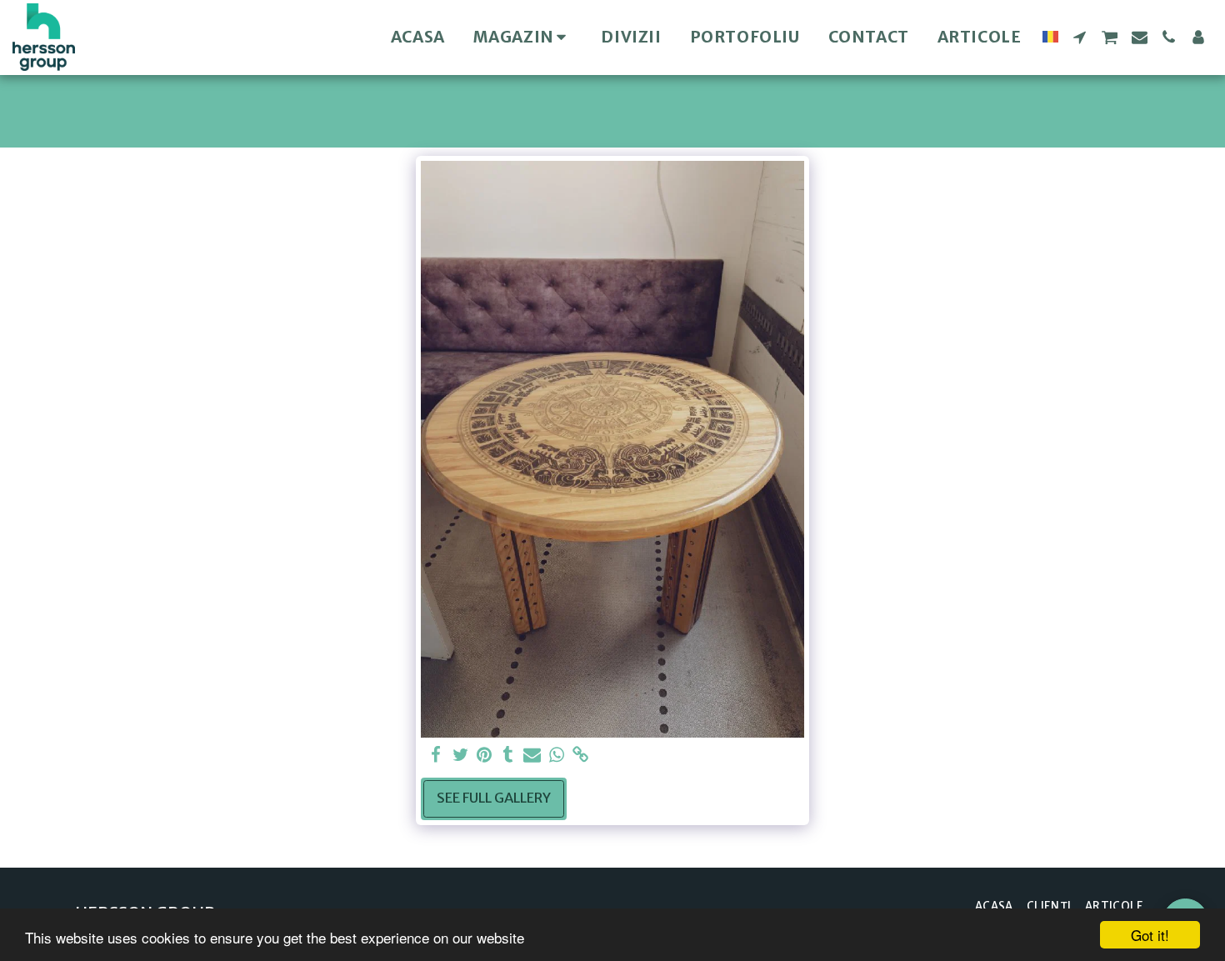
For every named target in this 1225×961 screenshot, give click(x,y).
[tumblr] (509, 755)
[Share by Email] (532, 755)
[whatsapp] (556, 755)
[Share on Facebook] (436, 755)
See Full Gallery (494, 798)
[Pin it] (484, 755)
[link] (580, 755)
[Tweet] (460, 755)
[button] (1079, 37)
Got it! (1150, 934)
